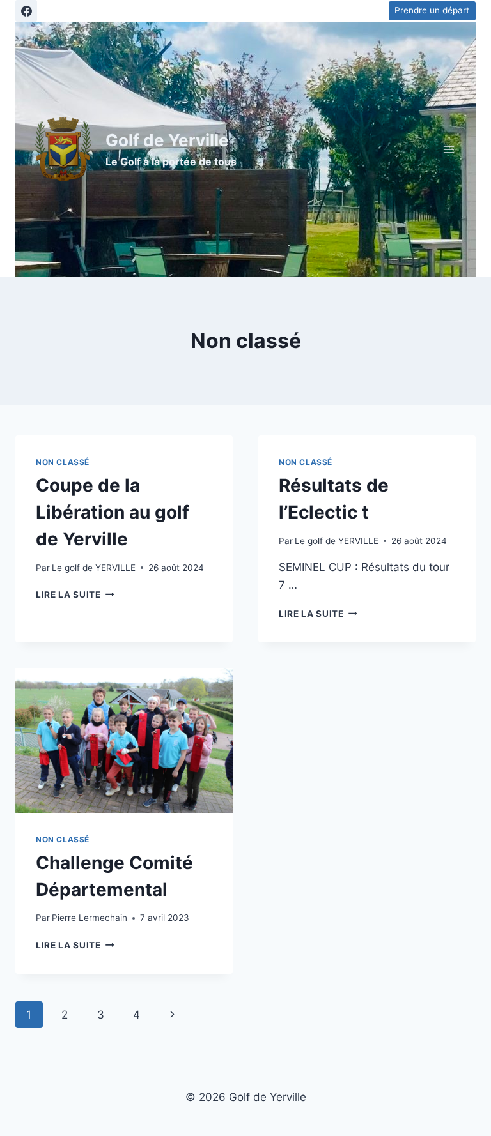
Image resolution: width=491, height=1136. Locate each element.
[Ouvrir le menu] (448, 149)
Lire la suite (75, 594)
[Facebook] (26, 11)
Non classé (63, 462)
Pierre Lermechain (89, 918)
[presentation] (124, 740)
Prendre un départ (431, 10)
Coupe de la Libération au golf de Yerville (112, 512)
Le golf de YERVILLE (94, 568)
